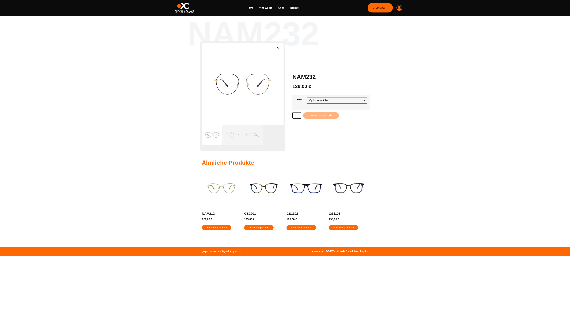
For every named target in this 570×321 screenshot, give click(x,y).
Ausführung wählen (216, 227)
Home (250, 8)
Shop (281, 8)
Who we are (265, 8)
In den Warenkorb (321, 115)
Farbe (300, 100)
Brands (294, 8)
